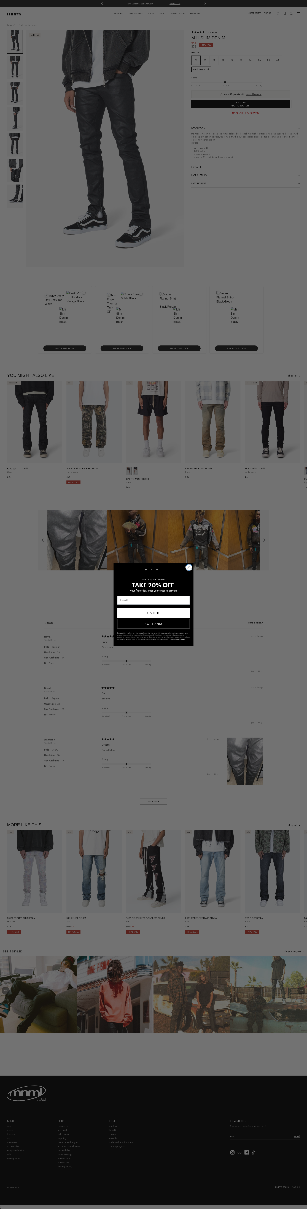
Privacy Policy (174, 639)
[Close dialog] (189, 567)
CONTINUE (153, 613)
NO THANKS (153, 623)
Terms (183, 639)
